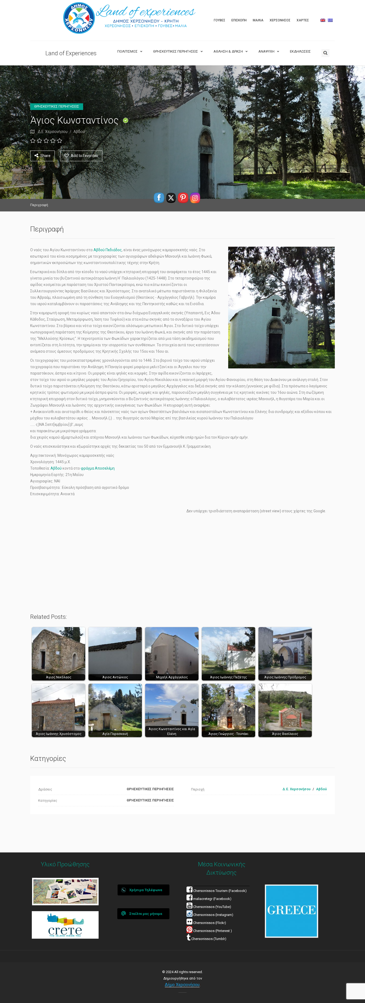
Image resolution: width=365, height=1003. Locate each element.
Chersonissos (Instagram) (212, 915)
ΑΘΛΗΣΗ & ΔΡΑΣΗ (228, 51)
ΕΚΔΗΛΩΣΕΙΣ (300, 51)
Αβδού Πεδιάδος (108, 250)
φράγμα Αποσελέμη (98, 468)
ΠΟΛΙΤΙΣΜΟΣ (127, 51)
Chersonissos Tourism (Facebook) (220, 891)
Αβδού (79, 131)
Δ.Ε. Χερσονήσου (53, 131)
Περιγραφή (39, 205)
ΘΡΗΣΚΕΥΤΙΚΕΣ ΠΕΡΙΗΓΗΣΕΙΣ (175, 51)
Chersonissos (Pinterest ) (212, 931)
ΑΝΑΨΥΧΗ (266, 51)
